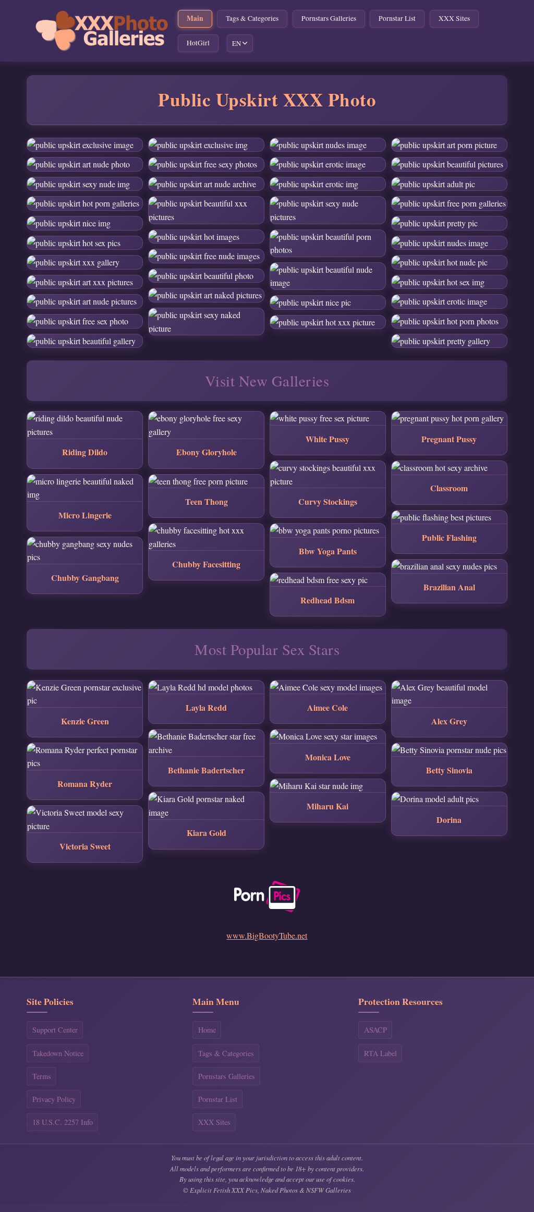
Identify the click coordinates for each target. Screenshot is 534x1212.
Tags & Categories (252, 18)
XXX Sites (454, 18)
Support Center (55, 1030)
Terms (41, 1076)
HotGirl (198, 42)
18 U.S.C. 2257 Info (62, 1122)
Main (195, 18)
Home (207, 1030)
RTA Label (380, 1053)
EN (236, 43)
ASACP (375, 1030)
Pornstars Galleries (328, 18)
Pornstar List (397, 18)
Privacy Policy (54, 1099)
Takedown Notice (57, 1053)
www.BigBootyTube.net (266, 935)
